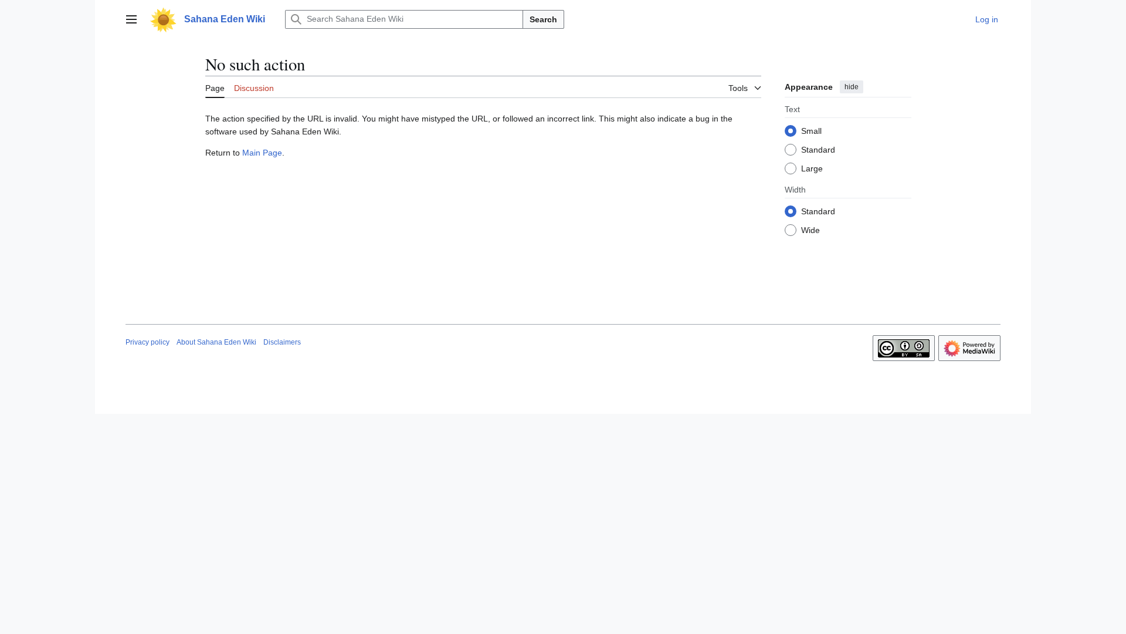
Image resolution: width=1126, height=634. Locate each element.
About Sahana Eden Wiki (216, 342)
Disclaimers (282, 342)
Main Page (262, 152)
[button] (131, 19)
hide (851, 87)
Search (543, 19)
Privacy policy (147, 342)
